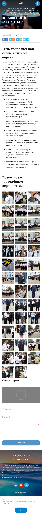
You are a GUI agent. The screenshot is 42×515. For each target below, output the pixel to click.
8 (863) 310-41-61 (23, 459)
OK (21, 510)
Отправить (21, 443)
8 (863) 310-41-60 (23, 456)
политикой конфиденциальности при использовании (18, 501)
